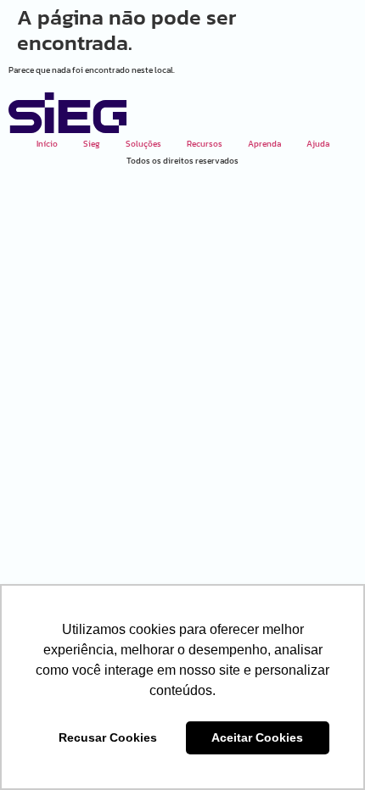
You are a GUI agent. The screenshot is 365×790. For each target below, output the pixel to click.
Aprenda (264, 143)
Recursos (204, 143)
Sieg (91, 143)
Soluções (143, 143)
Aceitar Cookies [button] (257, 737)
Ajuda (317, 143)
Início (47, 143)
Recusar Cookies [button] (108, 737)
